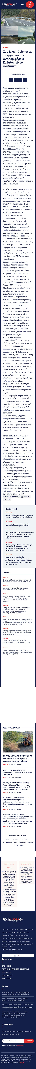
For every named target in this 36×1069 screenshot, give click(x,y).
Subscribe (29, 1041)
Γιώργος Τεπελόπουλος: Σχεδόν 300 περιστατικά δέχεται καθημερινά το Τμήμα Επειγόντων (16, 642)
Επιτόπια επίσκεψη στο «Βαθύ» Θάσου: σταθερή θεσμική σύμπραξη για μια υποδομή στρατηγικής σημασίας (17, 652)
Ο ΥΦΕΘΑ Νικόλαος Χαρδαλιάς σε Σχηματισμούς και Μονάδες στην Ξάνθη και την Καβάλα (26, 879)
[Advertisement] (18, 705)
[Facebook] (11, 80)
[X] (16, 80)
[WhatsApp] (25, 80)
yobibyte (21, 1062)
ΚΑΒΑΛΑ (6, 47)
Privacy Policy (20, 1045)
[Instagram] (20, 1066)
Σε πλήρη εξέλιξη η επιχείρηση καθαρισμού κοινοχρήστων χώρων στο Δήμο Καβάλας (19, 516)
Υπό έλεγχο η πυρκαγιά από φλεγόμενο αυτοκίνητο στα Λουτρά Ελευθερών (18, 525)
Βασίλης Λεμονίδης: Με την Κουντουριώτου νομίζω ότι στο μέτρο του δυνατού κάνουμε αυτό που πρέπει (17, 632)
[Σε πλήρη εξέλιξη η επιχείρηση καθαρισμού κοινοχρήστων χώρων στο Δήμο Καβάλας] (18, 741)
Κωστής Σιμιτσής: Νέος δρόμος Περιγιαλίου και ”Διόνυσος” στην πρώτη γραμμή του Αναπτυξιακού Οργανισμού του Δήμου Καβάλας (20, 535)
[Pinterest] (20, 80)
